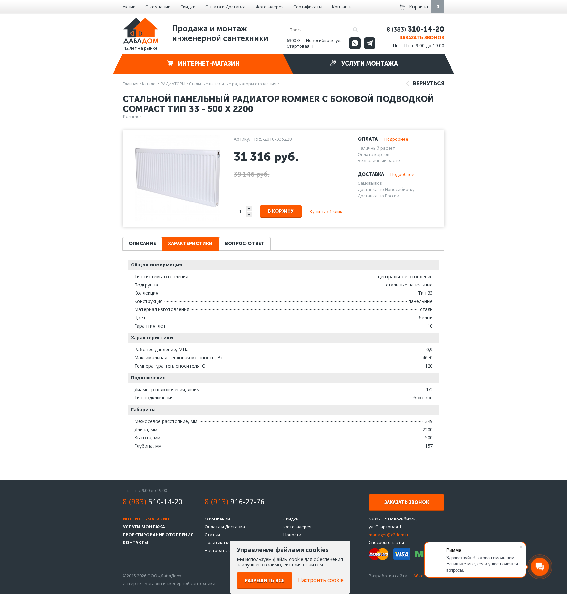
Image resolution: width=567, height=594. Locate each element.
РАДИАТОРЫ (173, 84)
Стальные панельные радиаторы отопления (232, 84)
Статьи (212, 535)
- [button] (249, 214)
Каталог (149, 84)
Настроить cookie (223, 550)
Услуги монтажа (369, 63)
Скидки (188, 7)
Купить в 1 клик (326, 211)
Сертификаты (307, 7)
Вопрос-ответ (244, 243)
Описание (142, 243)
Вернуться (428, 83)
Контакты (342, 7)
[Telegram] (369, 43)
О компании (158, 7)
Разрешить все (264, 580)
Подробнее (396, 139)
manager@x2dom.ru (389, 535)
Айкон (419, 576)
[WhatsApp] (355, 43)
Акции (129, 7)
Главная (130, 84)
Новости (292, 535)
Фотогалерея (270, 7)
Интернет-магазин (208, 63)
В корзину (280, 211)
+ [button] (249, 208)
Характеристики (190, 243)
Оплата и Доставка (225, 7)
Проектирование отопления (158, 535)
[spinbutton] (240, 211)
